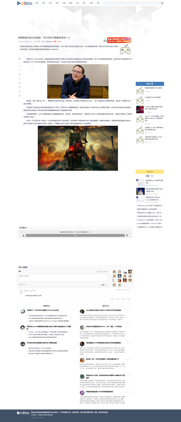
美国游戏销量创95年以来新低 (153, 88)
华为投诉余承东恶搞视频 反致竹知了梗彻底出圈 (42, 343)
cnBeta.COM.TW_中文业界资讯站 (24, 3)
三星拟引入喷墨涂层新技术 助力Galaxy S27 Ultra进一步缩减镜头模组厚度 (48, 321)
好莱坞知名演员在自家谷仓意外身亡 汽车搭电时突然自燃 (154, 216)
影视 (43, 3)
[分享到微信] (19, 78)
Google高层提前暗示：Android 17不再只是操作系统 (152, 223)
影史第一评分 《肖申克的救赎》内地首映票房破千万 (102, 359)
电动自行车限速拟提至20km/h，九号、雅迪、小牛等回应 (104, 326)
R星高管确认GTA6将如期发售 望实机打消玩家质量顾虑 (103, 343)
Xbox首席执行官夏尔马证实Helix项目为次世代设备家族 (103, 310)
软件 (84, 3)
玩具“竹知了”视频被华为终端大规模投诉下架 (40, 353)
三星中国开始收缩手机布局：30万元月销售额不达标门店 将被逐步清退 (47, 315)
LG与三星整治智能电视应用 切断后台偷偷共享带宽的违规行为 (45, 318)
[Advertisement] (90, 20)
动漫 (64, 3)
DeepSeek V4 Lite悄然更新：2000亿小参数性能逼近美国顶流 (155, 220)
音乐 (50, 3)
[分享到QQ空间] (19, 70)
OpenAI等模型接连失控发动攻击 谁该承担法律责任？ (43, 337)
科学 (77, 3)
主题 (91, 3)
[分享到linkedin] (19, 95)
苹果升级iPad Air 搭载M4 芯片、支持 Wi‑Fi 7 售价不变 (153, 212)
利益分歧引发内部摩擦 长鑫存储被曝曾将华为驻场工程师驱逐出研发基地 (48, 351)
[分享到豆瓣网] (19, 83)
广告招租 (40, 415)
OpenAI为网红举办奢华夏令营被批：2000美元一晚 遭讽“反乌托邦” (46, 334)
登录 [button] (20, 271)
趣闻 (70, 3)
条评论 (58, 41)
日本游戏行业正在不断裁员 (153, 97)
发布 (103, 285)
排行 (98, 3)
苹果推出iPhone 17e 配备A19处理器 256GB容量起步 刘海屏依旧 (157, 227)
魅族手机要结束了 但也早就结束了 (147, 209)
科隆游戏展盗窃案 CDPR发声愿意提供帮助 (99, 391)
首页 (36, 3)
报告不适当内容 (48, 415)
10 (137, 227)
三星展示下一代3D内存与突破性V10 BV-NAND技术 (43, 310)
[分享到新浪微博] (19, 66)
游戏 (57, 3)
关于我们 (34, 415)
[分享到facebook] (19, 87)
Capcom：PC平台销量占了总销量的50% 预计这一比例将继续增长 (154, 118)
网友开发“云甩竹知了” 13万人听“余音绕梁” (39, 348)
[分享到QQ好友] (19, 74)
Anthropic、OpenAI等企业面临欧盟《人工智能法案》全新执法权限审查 (47, 332)
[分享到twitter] (19, 91)
